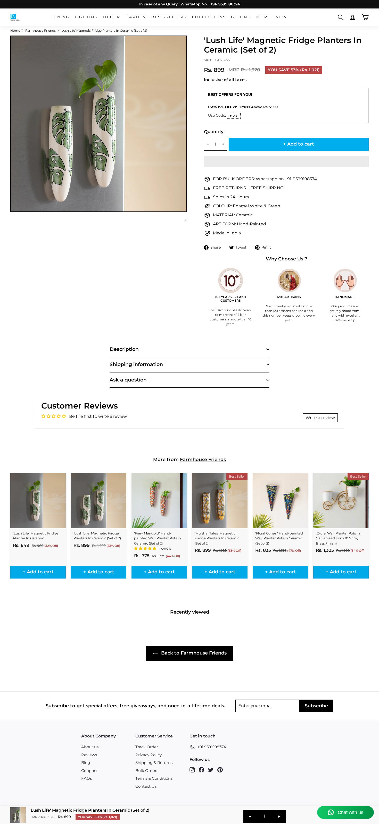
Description (124, 349)
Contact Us (145, 786)
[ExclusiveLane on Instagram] (192, 769)
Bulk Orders (146, 770)
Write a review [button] (320, 417)
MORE (263, 17)
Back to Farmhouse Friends (193, 653)
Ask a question (128, 380)
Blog (85, 762)
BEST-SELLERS (169, 17)
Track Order (146, 746)
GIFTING (241, 17)
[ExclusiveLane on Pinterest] (220, 769)
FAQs (86, 778)
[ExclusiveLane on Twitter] (210, 769)
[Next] (183, 220)
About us (89, 746)
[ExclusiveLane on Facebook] (201, 769)
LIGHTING (86, 17)
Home (15, 30)
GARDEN (136, 17)
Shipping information (136, 364)
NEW (281, 17)
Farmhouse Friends (40, 30)
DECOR (111, 17)
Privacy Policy (148, 754)
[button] (286, 161)
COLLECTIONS (209, 17)
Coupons (89, 770)
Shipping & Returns (153, 762)
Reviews (89, 754)
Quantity (214, 131)
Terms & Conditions (153, 778)
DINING (61, 17)
